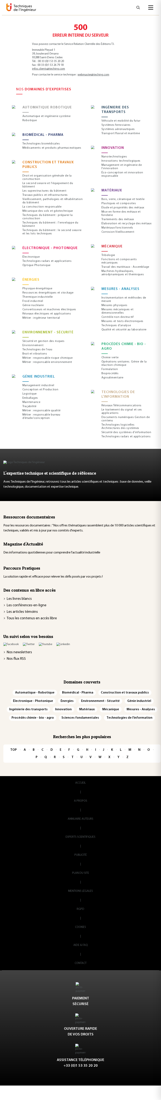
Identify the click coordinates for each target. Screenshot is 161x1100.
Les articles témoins (22, 612)
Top (13, 750)
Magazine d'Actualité (23, 544)
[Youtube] (45, 644)
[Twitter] (29, 644)
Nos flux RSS (16, 659)
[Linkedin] (63, 644)
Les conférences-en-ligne (26, 605)
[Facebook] (11, 644)
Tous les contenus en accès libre (32, 618)
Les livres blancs (19, 599)
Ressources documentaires (29, 516)
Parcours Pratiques (21, 568)
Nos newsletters (19, 652)
